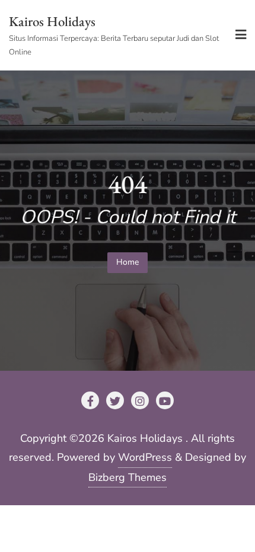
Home (127, 262)
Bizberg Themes (127, 477)
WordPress (145, 457)
